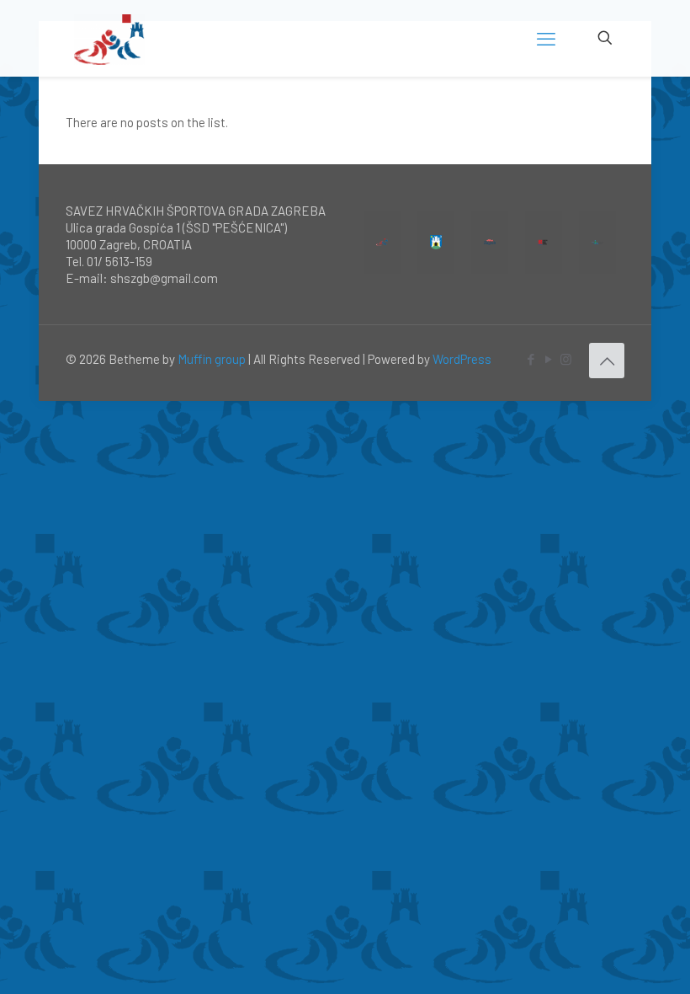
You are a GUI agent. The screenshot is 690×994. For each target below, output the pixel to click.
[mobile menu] (546, 38)
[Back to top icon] (606, 360)
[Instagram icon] (566, 358)
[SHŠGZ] (110, 38)
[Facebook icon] (530, 358)
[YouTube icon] (548, 358)
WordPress (462, 358)
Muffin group (212, 358)
